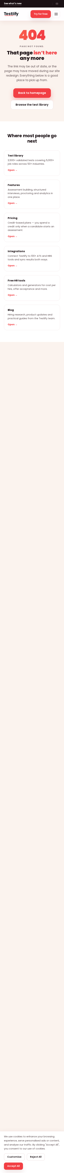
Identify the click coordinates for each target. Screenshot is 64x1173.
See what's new (12, 3)
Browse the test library (32, 105)
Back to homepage (32, 93)
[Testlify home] (11, 14)
